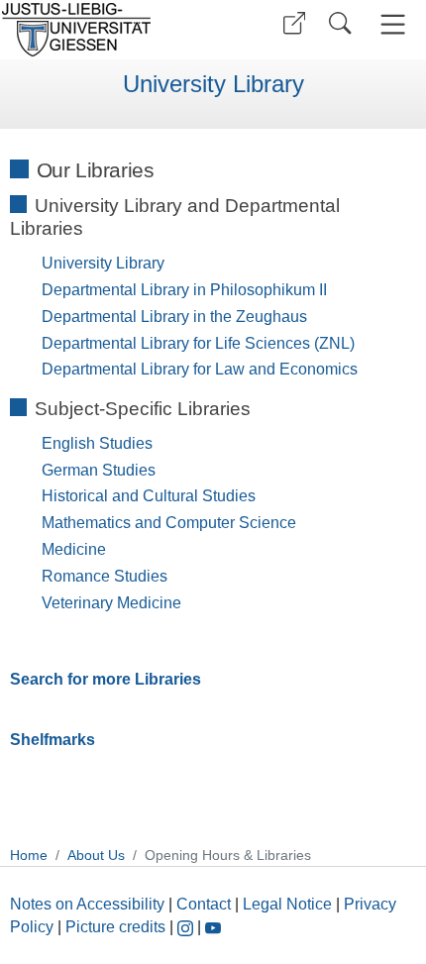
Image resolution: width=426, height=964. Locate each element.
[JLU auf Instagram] (187, 926)
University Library (213, 84)
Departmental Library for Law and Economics (200, 369)
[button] (294, 23)
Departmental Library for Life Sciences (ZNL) (198, 343)
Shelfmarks (52, 739)
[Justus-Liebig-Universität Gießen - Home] (104, 29)
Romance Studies (104, 576)
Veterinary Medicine (111, 602)
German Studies (99, 470)
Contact (203, 904)
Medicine (74, 549)
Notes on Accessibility (89, 904)
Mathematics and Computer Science (169, 522)
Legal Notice (287, 904)
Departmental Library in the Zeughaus (174, 316)
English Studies (97, 443)
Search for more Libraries (105, 679)
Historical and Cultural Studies (149, 495)
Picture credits (115, 926)
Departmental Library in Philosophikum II (184, 289)
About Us (96, 855)
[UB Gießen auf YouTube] (213, 926)
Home (29, 855)
